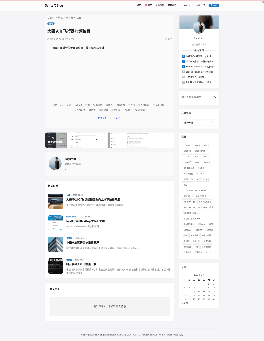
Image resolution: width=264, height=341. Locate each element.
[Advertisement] (109, 75)
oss (185, 185)
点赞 (103, 118)
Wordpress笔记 (190, 213)
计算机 (69, 18)
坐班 (211, 224)
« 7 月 (185, 303)
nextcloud (188, 168)
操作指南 (120, 105)
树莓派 (186, 241)
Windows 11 (189, 202)
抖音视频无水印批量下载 (81, 264)
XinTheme (159, 335)
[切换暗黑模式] (199, 5)
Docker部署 (199, 151)
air (61, 105)
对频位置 (97, 105)
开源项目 (209, 230)
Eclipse (187, 157)
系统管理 (207, 241)
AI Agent (187, 145)
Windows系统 (205, 202)
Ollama (200, 174)
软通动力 (198, 252)
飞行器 (127, 110)
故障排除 (194, 235)
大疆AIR (78, 105)
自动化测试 (206, 247)
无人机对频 (144, 105)
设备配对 (103, 110)
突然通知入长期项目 (195, 77)
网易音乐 (172, 5)
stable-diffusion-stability (196, 190)
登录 (215, 5)
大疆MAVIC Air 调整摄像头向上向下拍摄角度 (93, 199)
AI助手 (197, 145)
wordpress (189, 207)
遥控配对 (115, 110)
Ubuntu (187, 196)
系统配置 (187, 247)
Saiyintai (70, 158)
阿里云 (208, 252)
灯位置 (92, 110)
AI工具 (206, 145)
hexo (196, 157)
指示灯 (109, 105)
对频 (87, 105)
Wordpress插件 (205, 207)
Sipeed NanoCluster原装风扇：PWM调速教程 (201, 72)
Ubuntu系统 (200, 196)
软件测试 (160, 5)
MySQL (207, 162)
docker (187, 151)
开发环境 (198, 230)
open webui (203, 179)
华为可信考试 (188, 224)
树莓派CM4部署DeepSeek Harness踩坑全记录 (201, 56)
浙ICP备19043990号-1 (129, 335)
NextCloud (71, 217)
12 (189, 291)
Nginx (201, 168)
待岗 (185, 235)
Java (205, 157)
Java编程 (187, 162)
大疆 (68, 105)
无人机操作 (158, 105)
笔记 (60, 18)
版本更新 (196, 241)
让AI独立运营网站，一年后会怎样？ (201, 82)
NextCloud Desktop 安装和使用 (85, 221)
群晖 (196, 247)
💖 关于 (148, 5)
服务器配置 (206, 235)
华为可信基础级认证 (191, 218)
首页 (139, 5)
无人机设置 (80, 110)
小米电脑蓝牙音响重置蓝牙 (82, 242)
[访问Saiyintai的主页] (199, 27)
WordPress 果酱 (175, 335)
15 (204, 291)
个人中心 (184, 5)
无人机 (131, 105)
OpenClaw (188, 179)
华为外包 (201, 224)
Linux (198, 162)
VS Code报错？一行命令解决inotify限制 (201, 61)
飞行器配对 (139, 110)
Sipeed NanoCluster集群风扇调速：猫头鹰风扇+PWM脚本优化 (201, 67)
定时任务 (187, 230)
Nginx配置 (188, 174)
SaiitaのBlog (54, 5)
